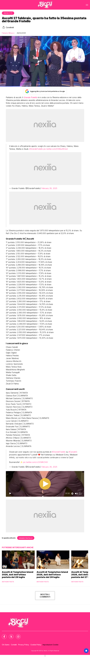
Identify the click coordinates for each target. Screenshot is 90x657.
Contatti (14, 645)
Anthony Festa (8, 582)
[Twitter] (10, 635)
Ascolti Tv (8, 13)
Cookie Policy (35, 645)
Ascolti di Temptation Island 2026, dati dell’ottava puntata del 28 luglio (52, 574)
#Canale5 (73, 452)
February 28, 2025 (49, 188)
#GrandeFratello (36, 149)
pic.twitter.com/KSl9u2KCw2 (55, 149)
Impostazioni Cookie (50, 645)
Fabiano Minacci (8, 33)
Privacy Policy (23, 645)
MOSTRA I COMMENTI (45, 595)
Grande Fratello (25, 538)
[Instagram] (17, 635)
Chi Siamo (5, 645)
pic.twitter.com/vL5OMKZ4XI (35, 462)
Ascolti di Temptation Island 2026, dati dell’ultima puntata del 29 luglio (17, 574)
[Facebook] (3, 635)
